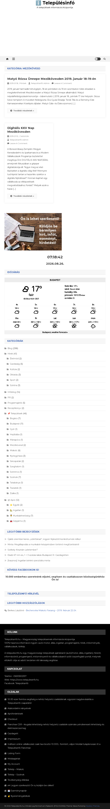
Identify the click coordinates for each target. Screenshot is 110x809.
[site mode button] (98, 59)
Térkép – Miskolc (16, 769)
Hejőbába (14, 434)
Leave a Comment (63, 83)
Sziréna (13, 385)
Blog (10, 348)
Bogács (13, 418)
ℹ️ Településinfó (55, 3)
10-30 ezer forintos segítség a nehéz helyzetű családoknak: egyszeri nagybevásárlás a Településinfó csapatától (50, 701)
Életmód (14, 358)
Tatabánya (15, 482)
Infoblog (12, 392)
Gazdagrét (13, 733)
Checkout (12, 719)
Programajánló (15, 403)
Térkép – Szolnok (16, 774)
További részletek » (23, 110)
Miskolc (13, 450)
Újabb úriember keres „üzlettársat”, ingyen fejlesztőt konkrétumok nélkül (44, 539)
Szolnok (14, 477)
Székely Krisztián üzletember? (23, 549)
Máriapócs (15, 440)
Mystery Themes (92, 806)
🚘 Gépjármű (16, 521)
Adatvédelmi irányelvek (19, 708)
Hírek (10, 353)
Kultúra (13, 369)
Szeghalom (15, 466)
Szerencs (14, 472)
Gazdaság (15, 364)
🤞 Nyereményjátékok (19, 796)
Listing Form (14, 753)
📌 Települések (15, 413)
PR (9, 397)
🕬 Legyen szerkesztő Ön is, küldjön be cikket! (31, 785)
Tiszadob (14, 488)
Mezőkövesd (16, 445)
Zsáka (13, 493)
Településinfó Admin (40, 83)
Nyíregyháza (16, 456)
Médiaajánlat (14, 758)
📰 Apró (11, 500)
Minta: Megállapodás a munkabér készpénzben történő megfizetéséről (43, 544)
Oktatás (14, 374)
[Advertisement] (55, 34)
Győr (12, 429)
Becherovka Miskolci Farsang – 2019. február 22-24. (51, 610)
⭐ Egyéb (14, 505)
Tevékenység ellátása (18, 780)
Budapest (15, 423)
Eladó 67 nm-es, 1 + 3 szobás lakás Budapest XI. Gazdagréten (38, 555)
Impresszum (14, 739)
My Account (14, 764)
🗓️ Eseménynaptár (17, 790)
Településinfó (21, 683)
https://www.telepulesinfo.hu (24, 679)
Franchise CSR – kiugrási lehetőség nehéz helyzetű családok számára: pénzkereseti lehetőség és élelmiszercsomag (56, 726)
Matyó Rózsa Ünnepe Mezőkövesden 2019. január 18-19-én (51, 79)
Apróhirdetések (15, 713)
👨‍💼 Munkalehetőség (20, 515)
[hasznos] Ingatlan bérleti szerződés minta (29, 560)
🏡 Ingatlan (15, 510)
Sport (12, 380)
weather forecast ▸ (55, 332)
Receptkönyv (14, 408)
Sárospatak (15, 461)
